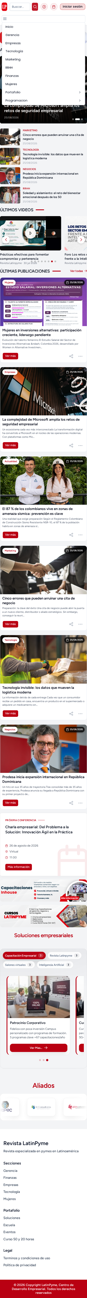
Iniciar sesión (73, 7)
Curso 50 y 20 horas (18, 1239)
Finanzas (9, 1178)
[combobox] (20, 7)
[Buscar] (35, 7)
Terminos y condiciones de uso (26, 1258)
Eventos (9, 1232)
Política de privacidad (19, 1265)
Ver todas (77, 271)
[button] (5, 19)
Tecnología (11, 1192)
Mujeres (9, 1199)
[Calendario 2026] (53, 6)
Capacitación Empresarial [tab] (23, 955)
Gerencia (10, 1171)
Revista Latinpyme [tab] (63, 955)
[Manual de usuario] (44, 6)
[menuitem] (43, 26)
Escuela (9, 1225)
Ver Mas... (36, 1047)
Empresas (10, 1185)
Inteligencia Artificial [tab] (54, 964)
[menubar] (43, 63)
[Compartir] (71, 356)
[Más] (80, 356)
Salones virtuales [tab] (18, 964)
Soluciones (11, 1218)
